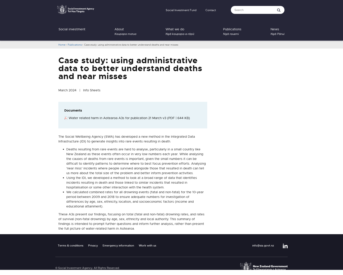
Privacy (93, 245)
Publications (232, 31)
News (277, 31)
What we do (180, 31)
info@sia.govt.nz (263, 245)
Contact (210, 10)
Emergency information (118, 245)
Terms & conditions (70, 245)
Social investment (72, 29)
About (125, 31)
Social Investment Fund (181, 10)
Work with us (147, 245)
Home (61, 44)
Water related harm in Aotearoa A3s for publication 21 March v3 (129, 118)
